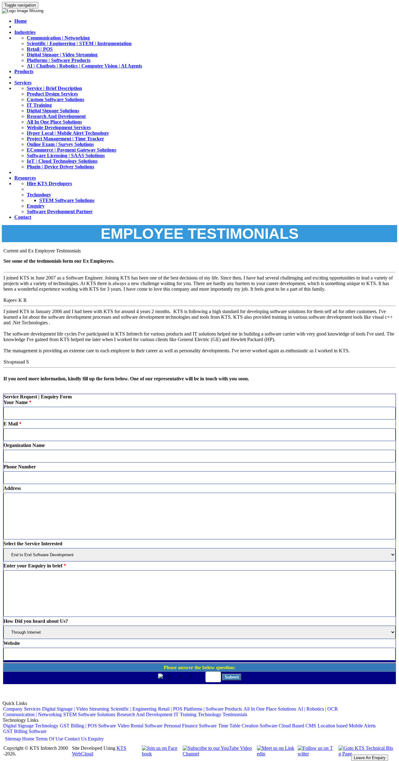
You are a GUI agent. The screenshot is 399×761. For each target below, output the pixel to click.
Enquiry (36, 206)
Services (22, 82)
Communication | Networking (58, 37)
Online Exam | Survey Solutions (60, 144)
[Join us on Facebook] (160, 753)
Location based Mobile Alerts (347, 725)
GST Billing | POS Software (88, 725)
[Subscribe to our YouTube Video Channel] (217, 753)
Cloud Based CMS (297, 725)
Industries (25, 32)
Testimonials (235, 714)
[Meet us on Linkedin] (275, 753)
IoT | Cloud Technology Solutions (62, 161)
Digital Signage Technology (30, 725)
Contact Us (76, 738)
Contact (22, 217)
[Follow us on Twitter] (316, 753)
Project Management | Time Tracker (65, 138)
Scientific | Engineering (133, 709)
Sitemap (13, 738)
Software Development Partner (60, 211)
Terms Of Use (49, 738)
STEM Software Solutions (66, 200)
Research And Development (56, 116)
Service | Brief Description (54, 88)
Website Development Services (59, 127)
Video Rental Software (140, 725)
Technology (39, 194)
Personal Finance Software (190, 725)
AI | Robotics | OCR (318, 709)
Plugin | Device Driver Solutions (60, 166)
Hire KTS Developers (49, 183)
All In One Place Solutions (54, 121)
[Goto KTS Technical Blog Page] (366, 753)
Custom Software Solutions (55, 99)
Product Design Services (52, 93)
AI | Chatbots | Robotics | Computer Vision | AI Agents (84, 65)
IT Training (39, 105)
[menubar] (199, 711)
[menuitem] (12, 709)
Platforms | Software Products (58, 60)
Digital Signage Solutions (53, 110)
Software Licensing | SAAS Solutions (66, 155)
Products (23, 71)
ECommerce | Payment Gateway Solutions (71, 150)
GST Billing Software (24, 731)
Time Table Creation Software (247, 725)
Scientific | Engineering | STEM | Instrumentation (79, 43)
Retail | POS (40, 49)
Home (20, 21)
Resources (25, 178)
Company (12, 709)
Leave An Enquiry (370, 757)
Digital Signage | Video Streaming (62, 54)
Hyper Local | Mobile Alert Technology (68, 133)
